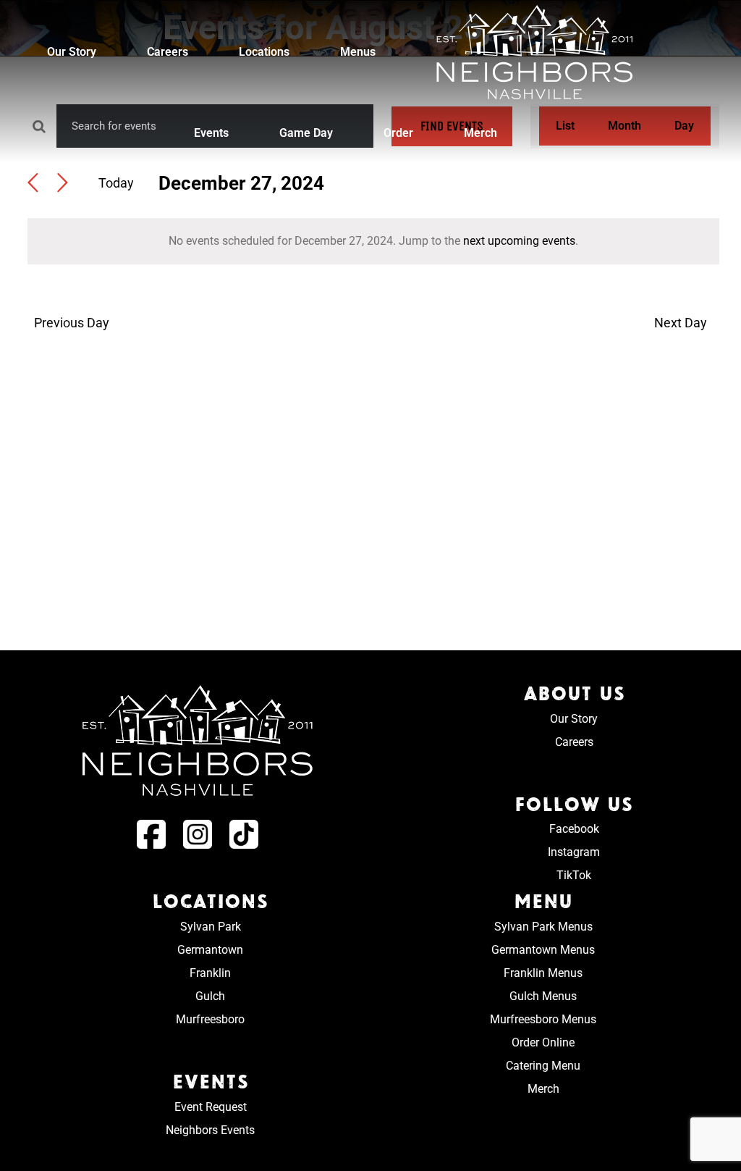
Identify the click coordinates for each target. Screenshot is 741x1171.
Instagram (574, 852)
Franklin (210, 973)
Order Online (543, 1042)
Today (116, 182)
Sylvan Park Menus (543, 926)
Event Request (210, 1107)
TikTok (573, 875)
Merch (543, 1089)
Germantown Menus (543, 950)
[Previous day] (33, 183)
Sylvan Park (210, 926)
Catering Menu (543, 1066)
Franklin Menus (543, 973)
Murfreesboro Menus (543, 1019)
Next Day (680, 323)
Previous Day (71, 323)
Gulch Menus (543, 996)
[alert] (373, 241)
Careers (574, 742)
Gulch (210, 996)
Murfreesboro (210, 1019)
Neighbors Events (210, 1130)
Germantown (210, 950)
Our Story (574, 719)
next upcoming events (519, 241)
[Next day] (62, 183)
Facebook (574, 829)
